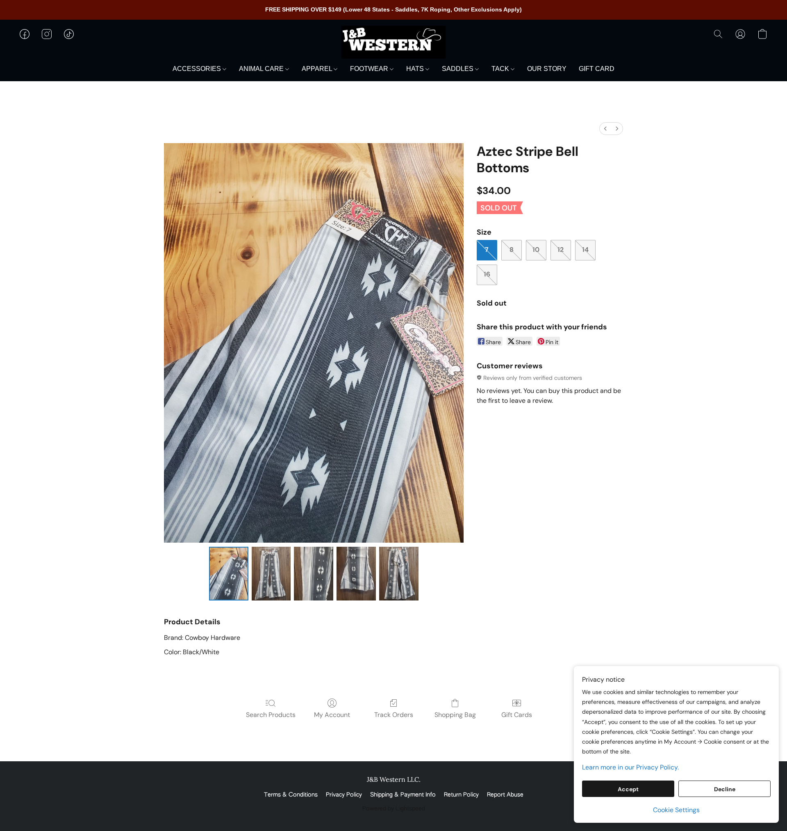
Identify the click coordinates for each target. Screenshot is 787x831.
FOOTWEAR (370, 68)
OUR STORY (546, 68)
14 (585, 249)
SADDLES (458, 68)
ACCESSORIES (198, 68)
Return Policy (461, 795)
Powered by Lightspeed (393, 809)
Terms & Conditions (291, 795)
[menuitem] (605, 129)
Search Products (271, 714)
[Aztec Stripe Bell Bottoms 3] (356, 573)
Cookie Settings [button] (676, 810)
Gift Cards (516, 714)
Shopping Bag (455, 714)
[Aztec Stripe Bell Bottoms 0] (228, 573)
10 (535, 249)
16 (487, 274)
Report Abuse (505, 795)
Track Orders (393, 714)
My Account (332, 714)
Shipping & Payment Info (403, 795)
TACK (501, 68)
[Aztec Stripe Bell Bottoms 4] (399, 573)
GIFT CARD (596, 68)
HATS (415, 68)
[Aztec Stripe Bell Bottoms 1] (271, 573)
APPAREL (318, 68)
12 (560, 249)
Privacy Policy (344, 795)
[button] (393, 42)
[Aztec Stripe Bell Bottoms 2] (313, 573)
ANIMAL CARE (262, 68)
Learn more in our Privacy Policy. (630, 767)
